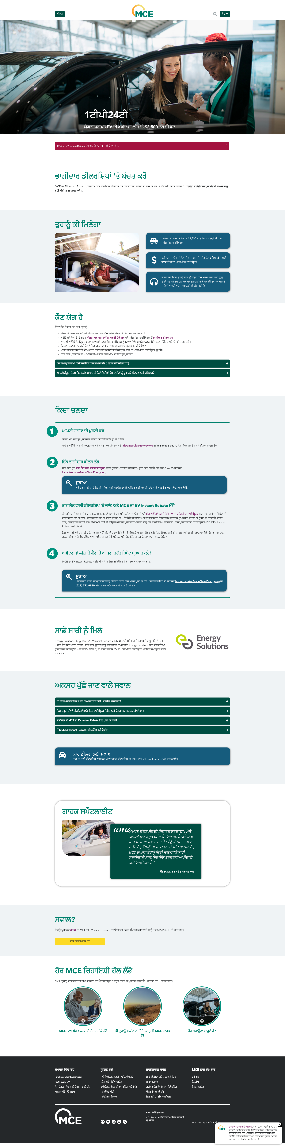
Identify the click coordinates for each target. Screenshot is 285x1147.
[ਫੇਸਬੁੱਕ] (103, 1122)
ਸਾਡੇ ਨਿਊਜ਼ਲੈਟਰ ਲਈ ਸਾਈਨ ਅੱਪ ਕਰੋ (117, 1077)
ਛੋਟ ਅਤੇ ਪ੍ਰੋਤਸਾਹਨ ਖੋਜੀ (175, 488)
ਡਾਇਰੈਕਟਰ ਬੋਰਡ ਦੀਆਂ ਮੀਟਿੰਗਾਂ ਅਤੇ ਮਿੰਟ (119, 1087)
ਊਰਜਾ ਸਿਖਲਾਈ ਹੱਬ (155, 1092)
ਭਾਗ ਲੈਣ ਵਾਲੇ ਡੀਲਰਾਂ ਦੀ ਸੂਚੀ (90, 468)
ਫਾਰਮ (73, 930)
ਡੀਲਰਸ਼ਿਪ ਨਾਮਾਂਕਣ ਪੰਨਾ (98, 759)
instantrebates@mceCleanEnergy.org (84, 472)
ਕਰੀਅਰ (195, 1077)
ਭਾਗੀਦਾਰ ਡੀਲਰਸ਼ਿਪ (163, 337)
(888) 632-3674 (62, 1082)
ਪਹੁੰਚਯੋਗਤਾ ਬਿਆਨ (109, 1097)
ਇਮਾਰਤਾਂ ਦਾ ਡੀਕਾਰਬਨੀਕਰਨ (159, 1097)
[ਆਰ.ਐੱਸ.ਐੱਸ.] (125, 1122)
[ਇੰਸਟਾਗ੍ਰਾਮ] (114, 1122)
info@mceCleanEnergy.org (137, 445)
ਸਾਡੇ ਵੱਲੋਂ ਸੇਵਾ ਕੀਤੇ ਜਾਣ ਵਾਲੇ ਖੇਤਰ (161, 1077)
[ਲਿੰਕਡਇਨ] (119, 1122)
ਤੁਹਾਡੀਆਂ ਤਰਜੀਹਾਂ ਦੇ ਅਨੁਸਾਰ (240, 1127)
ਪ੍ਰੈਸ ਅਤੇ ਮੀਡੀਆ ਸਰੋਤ (111, 1082)
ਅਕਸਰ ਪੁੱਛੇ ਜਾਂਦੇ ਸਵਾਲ (65, 1092)
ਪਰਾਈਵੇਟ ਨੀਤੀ (107, 1092)
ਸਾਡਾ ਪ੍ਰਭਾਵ (152, 1082)
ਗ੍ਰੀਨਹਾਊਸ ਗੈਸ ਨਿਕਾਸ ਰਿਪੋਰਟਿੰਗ (161, 1087)
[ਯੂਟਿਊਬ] (108, 1122)
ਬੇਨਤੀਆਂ (195, 1082)
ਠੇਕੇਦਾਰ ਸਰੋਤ (198, 1087)
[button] (279, 1125)
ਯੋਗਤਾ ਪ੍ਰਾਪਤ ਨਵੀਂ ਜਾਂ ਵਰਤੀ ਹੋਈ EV (106, 337)
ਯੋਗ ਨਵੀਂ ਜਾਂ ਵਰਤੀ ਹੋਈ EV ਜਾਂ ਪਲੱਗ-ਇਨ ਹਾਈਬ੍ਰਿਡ (172, 514)
